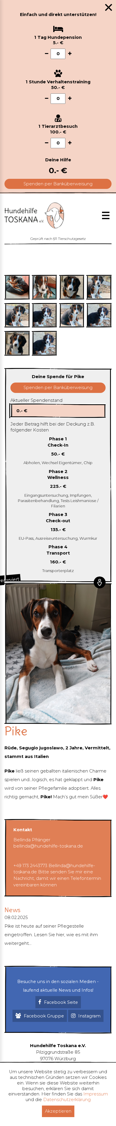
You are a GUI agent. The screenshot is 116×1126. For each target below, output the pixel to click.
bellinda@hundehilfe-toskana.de (48, 846)
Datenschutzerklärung (67, 1099)
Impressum (95, 1094)
